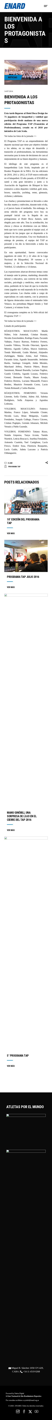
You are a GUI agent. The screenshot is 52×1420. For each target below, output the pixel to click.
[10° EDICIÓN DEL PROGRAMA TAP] (26, 501)
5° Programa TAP (18, 1055)
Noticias (12, 77)
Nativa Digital (19, 1393)
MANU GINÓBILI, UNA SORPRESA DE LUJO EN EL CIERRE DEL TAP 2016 (22, 816)
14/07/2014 (8, 91)
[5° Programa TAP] (26, 944)
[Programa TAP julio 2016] (26, 556)
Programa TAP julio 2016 (23, 577)
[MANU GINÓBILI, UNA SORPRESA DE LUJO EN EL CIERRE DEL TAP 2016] (26, 701)
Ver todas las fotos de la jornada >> (20, 136)
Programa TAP (14, 467)
